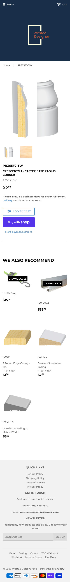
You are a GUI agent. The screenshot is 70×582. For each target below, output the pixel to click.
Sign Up (60, 537)
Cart (64, 4)
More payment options (18, 231)
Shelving (16, 557)
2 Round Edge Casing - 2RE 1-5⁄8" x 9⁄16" (16, 366)
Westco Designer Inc (24, 568)
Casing (23, 553)
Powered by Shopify (52, 568)
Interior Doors (33, 557)
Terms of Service (35, 482)
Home (6, 65)
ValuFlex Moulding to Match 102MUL (15, 430)
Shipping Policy (35, 478)
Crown (34, 553)
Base (12, 553)
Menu (10, 4)
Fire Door (50, 557)
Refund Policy (35, 473)
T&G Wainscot (49, 553)
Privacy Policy (35, 486)
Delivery (7, 200)
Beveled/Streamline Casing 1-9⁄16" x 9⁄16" (49, 366)
